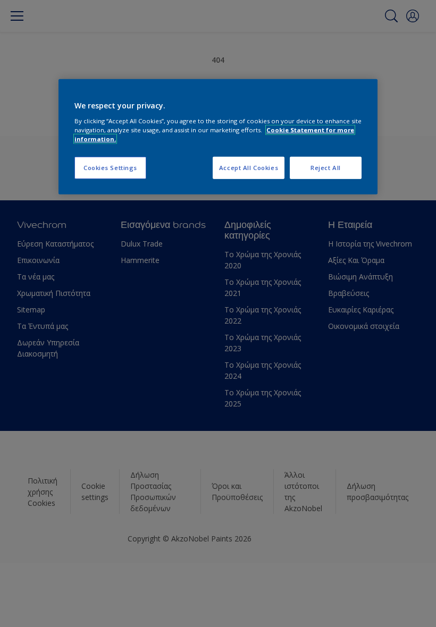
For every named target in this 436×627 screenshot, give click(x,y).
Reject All (326, 168)
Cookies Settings (110, 168)
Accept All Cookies (248, 168)
